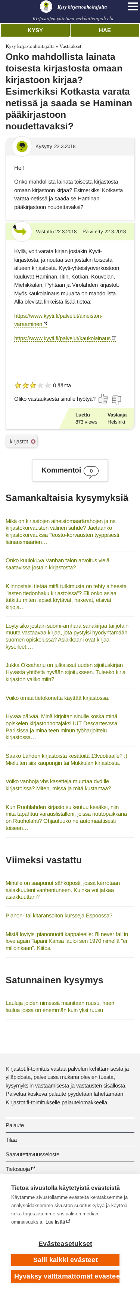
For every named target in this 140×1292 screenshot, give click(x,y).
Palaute (15, 1125)
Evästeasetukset (65, 1244)
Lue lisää (55, 1222)
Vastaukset (70, 46)
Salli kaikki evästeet (65, 1260)
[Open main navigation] (133, 6)
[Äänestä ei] (116, 400)
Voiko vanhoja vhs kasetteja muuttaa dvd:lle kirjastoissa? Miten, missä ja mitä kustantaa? (58, 784)
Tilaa (11, 1139)
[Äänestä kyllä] (103, 398)
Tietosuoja (18, 1169)
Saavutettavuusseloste (32, 1154)
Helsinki (116, 422)
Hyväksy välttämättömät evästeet (66, 1276)
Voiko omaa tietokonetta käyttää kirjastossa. (57, 698)
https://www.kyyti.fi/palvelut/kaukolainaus (62, 338)
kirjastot (19, 441)
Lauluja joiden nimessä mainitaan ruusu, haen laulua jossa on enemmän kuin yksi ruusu (60, 1006)
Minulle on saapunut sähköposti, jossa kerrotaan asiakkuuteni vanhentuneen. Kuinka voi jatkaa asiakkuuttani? (63, 890)
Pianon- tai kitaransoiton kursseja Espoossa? (59, 915)
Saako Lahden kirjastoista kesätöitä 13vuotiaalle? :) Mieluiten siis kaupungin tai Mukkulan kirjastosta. (66, 759)
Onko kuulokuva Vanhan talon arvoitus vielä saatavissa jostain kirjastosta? (57, 563)
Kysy (35, 30)
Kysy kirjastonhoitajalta (30, 46)
